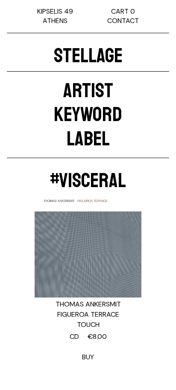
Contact (123, 20)
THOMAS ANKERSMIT (88, 304)
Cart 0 (123, 11)
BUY (88, 346)
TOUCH (88, 324)
